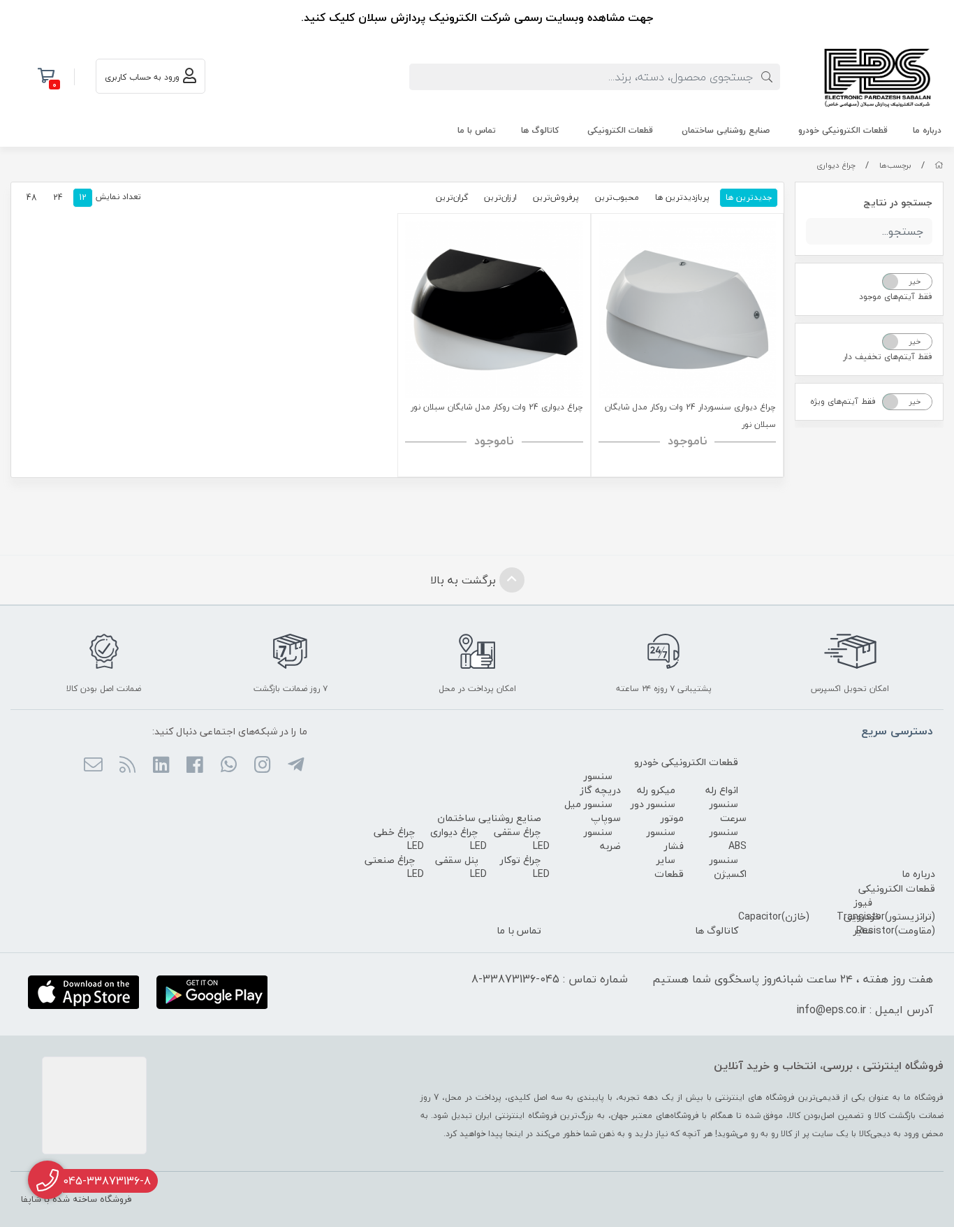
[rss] (126, 765)
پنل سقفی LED (461, 867)
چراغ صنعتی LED (394, 867)
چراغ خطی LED (399, 839)
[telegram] (295, 765)
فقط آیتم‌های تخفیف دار (887, 356)
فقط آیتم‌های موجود (895, 296)
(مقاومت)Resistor (895, 930)
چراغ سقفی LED (522, 839)
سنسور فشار (665, 839)
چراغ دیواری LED (458, 839)
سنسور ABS (728, 839)
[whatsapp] (228, 765)
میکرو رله (656, 790)
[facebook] (194, 765)
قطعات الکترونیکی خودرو (843, 130)
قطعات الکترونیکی (620, 130)
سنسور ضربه (602, 839)
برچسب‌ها (895, 165)
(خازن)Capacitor (773, 916)
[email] (93, 765)
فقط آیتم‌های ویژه (843, 401)
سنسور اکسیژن (728, 867)
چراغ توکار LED (525, 867)
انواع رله (721, 790)
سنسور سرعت (728, 811)
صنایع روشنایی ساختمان (726, 130)
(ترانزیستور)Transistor (886, 916)
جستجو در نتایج (897, 202)
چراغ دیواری (836, 165)
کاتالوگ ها (540, 130)
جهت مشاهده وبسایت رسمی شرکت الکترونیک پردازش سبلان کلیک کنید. (477, 17)
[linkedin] (161, 765)
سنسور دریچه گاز (600, 783)
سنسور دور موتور (657, 811)
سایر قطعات (669, 867)
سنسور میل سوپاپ (592, 811)
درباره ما (927, 130)
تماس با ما (476, 130)
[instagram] (262, 765)
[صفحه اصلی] (939, 165)
